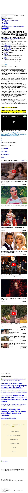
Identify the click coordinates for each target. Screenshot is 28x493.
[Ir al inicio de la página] (4, 370)
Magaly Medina (7, 46)
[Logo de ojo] (4, 31)
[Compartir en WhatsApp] (14, 140)
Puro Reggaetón (5, 154)
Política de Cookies (10, 40)
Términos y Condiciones (9, 38)
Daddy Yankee (4, 151)
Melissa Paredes (7, 49)
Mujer (5, 25)
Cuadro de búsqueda (19, 15)
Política (5, 53)
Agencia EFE (4, 64)
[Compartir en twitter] (14, 138)
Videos (5, 21)
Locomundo (6, 26)
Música (2, 157)
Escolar (5, 58)
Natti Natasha (4, 148)
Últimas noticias (7, 43)
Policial (5, 24)
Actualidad (6, 28)
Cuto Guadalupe (7, 47)
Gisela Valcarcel (7, 45)
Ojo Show (6, 22)
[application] (14, 122)
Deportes (6, 29)
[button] (14, 122)
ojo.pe (2, 38)
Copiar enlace (13, 142)
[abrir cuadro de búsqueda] (3, 17)
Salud (5, 57)
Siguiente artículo (5, 418)
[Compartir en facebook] (14, 137)
